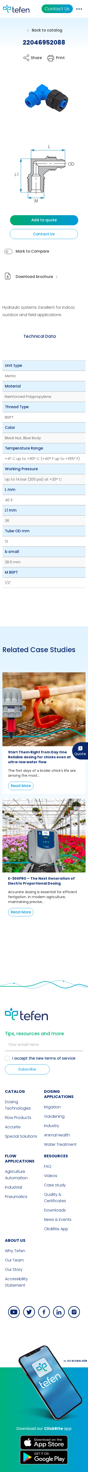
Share (36, 57)
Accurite (13, 1127)
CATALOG (15, 1091)
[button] (40, 101)
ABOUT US (15, 1240)
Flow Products (18, 1117)
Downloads (55, 1210)
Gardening (54, 1116)
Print (60, 57)
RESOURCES (56, 1156)
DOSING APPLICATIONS (59, 1094)
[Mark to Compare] (8, 251)
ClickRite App (56, 1229)
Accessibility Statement (16, 1282)
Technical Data (39, 336)
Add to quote (44, 220)
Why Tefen (15, 1251)
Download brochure (34, 276)
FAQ (47, 1166)
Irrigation (52, 1107)
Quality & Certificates (55, 1198)
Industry (51, 1126)
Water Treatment (60, 1144)
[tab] (39, 336)
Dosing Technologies (18, 1105)
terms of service (59, 1058)
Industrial (13, 1187)
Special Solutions (21, 1136)
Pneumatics (16, 1196)
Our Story (13, 1269)
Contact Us (57, 9)
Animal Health (57, 1135)
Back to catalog (47, 30)
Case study (55, 1185)
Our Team (14, 1260)
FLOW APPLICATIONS (19, 1158)
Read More (21, 785)
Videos (50, 1176)
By (75, 1360)
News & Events (57, 1219)
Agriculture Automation (16, 1175)
